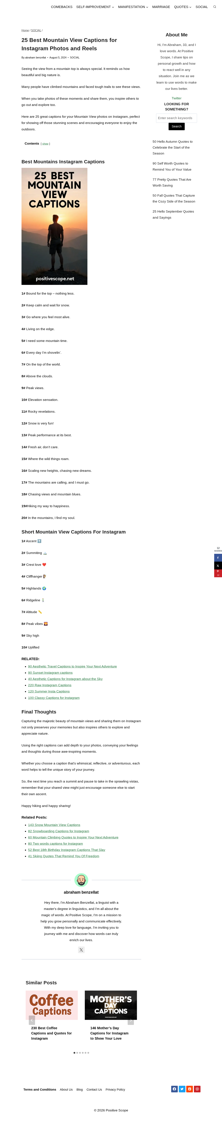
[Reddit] (189, 1089)
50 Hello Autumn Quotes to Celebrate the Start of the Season (173, 147)
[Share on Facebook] (218, 558)
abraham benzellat (35, 57)
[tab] (74, 1053)
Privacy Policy (115, 1089)
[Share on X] (218, 565)
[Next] (131, 1020)
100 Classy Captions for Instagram (54, 698)
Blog (79, 1089)
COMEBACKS (61, 7)
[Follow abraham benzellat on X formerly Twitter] (81, 950)
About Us (66, 1089)
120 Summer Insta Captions (49, 691)
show (45, 143)
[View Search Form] (215, 7)
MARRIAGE (161, 7)
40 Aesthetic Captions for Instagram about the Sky (65, 679)
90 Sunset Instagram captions (50, 672)
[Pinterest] (197, 1089)
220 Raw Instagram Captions (49, 685)
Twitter (176, 98)
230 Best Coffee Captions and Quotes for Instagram (51, 1033)
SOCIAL (202, 7)
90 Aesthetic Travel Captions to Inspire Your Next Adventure (72, 666)
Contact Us (94, 1089)
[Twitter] (182, 1089)
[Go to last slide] (32, 1020)
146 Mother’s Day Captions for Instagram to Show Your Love (109, 1033)
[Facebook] (174, 1089)
